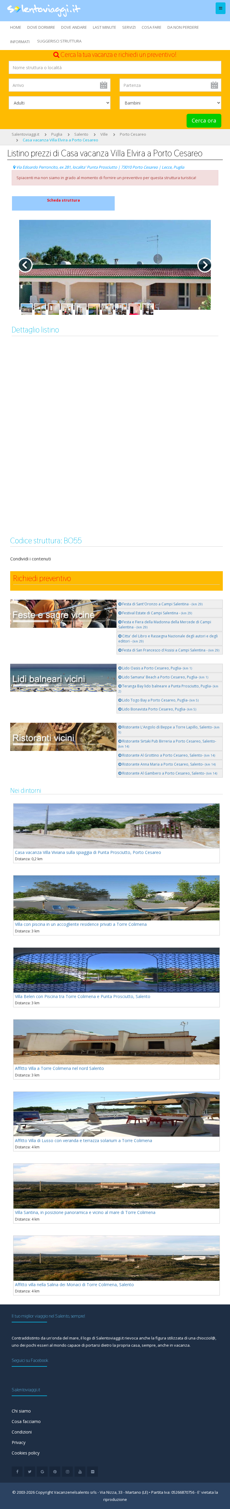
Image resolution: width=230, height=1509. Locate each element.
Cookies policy (26, 1453)
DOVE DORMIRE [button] (41, 27)
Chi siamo (21, 1411)
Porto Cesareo (133, 134)
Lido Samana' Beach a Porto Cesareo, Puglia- (164, 677)
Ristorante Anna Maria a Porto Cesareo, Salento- (168, 764)
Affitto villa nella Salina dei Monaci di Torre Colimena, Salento (74, 1284)
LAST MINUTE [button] (104, 27)
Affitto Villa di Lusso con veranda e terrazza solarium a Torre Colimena (83, 1140)
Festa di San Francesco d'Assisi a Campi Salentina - (170, 650)
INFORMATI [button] (20, 41)
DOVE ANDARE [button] (74, 27)
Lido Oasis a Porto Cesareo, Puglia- (156, 668)
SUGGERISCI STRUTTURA (59, 41)
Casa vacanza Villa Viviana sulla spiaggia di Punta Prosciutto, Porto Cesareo (88, 852)
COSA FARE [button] (151, 27)
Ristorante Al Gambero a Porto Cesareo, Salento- (169, 773)
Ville (104, 134)
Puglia (56, 134)
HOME (15, 27)
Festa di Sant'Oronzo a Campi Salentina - (161, 604)
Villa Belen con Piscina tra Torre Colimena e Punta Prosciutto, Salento (82, 996)
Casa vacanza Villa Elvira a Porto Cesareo (60, 140)
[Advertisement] (115, 390)
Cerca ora (204, 120)
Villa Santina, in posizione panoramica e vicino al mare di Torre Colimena (85, 1212)
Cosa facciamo (26, 1421)
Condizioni (22, 1432)
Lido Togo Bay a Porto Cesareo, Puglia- (160, 700)
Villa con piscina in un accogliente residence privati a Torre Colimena (81, 924)
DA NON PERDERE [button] (183, 27)
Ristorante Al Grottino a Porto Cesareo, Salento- (168, 755)
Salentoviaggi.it (25, 134)
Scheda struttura (63, 200)
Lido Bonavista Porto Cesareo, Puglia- (158, 709)
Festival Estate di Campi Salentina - (156, 613)
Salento (81, 134)
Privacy (18, 1442)
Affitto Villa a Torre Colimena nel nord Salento (59, 1068)
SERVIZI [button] (129, 27)
